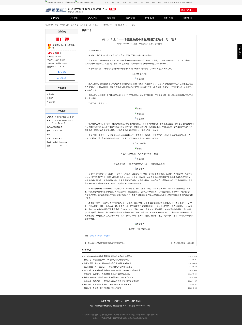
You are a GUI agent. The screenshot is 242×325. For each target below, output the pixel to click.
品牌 (118, 2)
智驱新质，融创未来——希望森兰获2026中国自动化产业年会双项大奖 (111, 281)
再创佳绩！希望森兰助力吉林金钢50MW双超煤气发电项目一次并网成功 (112, 270)
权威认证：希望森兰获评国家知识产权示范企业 (102, 288)
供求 (165, 2)
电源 (190, 206)
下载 (141, 2)
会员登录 (87, 2)
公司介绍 (73, 18)
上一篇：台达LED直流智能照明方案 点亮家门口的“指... (105, 243)
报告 (153, 2)
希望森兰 (93, 236)
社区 (183, 2)
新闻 (124, 2)
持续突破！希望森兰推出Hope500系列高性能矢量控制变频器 (107, 284)
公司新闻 (111, 18)
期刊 (171, 2)
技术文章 (130, 18)
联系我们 (187, 18)
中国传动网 (64, 25)
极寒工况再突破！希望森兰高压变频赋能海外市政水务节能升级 (108, 277)
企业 (130, 2)
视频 (147, 2)
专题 (177, 2)
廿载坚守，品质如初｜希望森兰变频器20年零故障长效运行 (107, 274)
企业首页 (54, 18)
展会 (159, 2)
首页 (106, 2)
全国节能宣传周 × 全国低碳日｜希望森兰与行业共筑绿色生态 (108, 267)
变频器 (51, 94)
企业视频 (149, 18)
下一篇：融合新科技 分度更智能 (182, 243)
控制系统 (107, 236)
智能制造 (178, 209)
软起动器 (52, 102)
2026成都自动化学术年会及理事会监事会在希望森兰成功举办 (108, 256)
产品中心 (92, 18)
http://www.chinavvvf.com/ (61, 146)
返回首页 (58, 2)
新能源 (129, 203)
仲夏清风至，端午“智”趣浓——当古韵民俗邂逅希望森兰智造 (107, 263)
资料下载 (168, 18)
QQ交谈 (62, 72)
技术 (136, 2)
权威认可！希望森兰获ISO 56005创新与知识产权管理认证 (106, 260)
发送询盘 (63, 78)
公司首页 (74, 25)
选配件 (51, 98)
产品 (112, 2)
